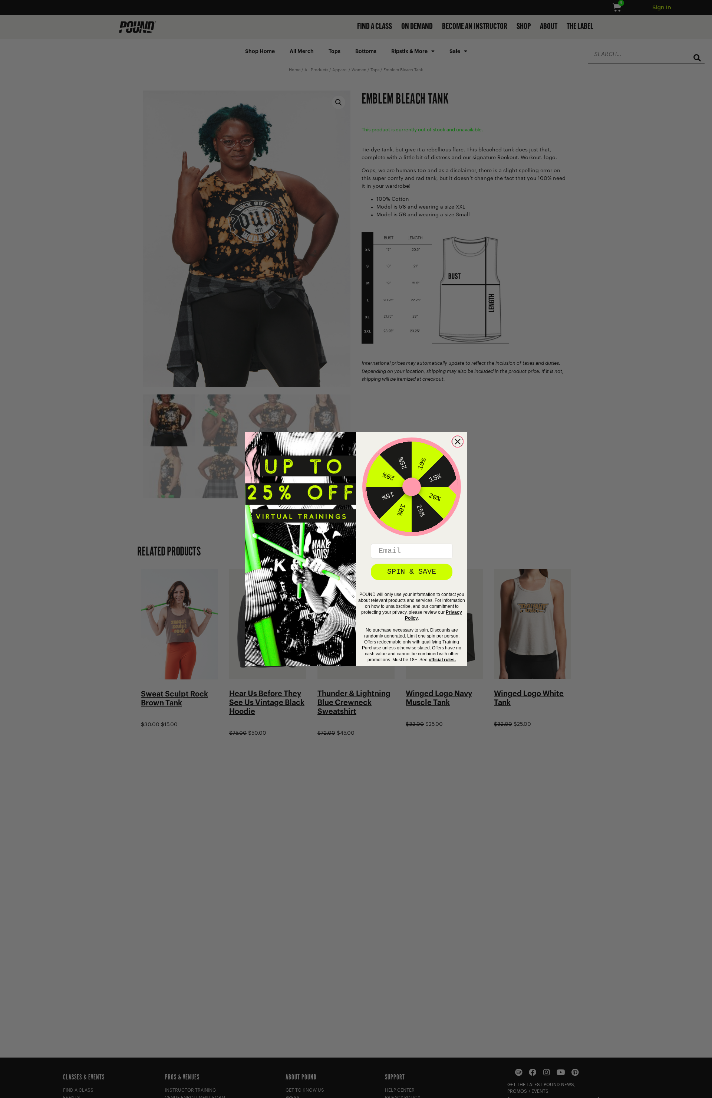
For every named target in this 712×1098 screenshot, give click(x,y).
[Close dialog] (458, 442)
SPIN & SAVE (411, 571)
